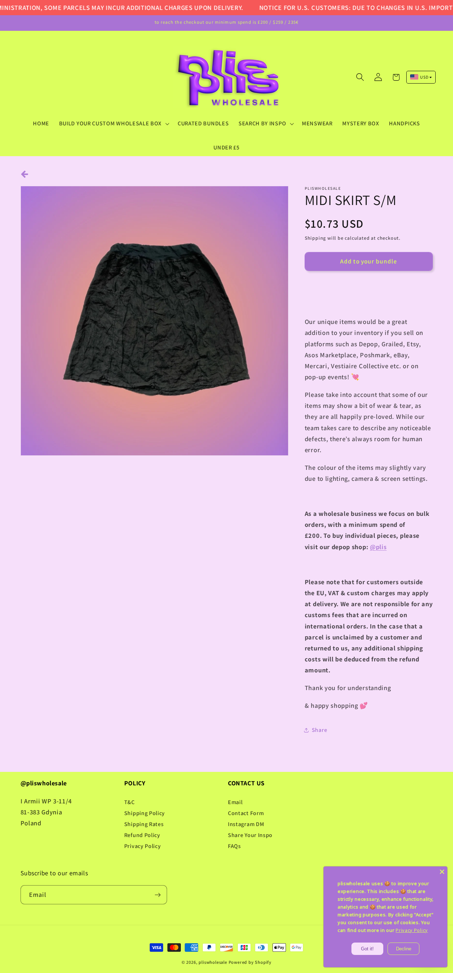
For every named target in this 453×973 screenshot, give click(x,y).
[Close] (442, 871)
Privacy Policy (142, 846)
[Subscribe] (158, 894)
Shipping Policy (144, 813)
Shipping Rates (144, 824)
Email (235, 802)
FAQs (234, 846)
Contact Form (246, 813)
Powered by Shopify (250, 962)
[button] (113, 123)
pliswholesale (213, 962)
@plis (378, 546)
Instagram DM (246, 824)
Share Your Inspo (250, 835)
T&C (129, 802)
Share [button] (319, 730)
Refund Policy (142, 835)
